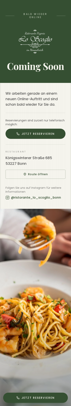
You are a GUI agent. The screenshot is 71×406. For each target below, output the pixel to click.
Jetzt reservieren (38, 134)
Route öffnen (38, 174)
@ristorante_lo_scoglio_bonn (36, 197)
